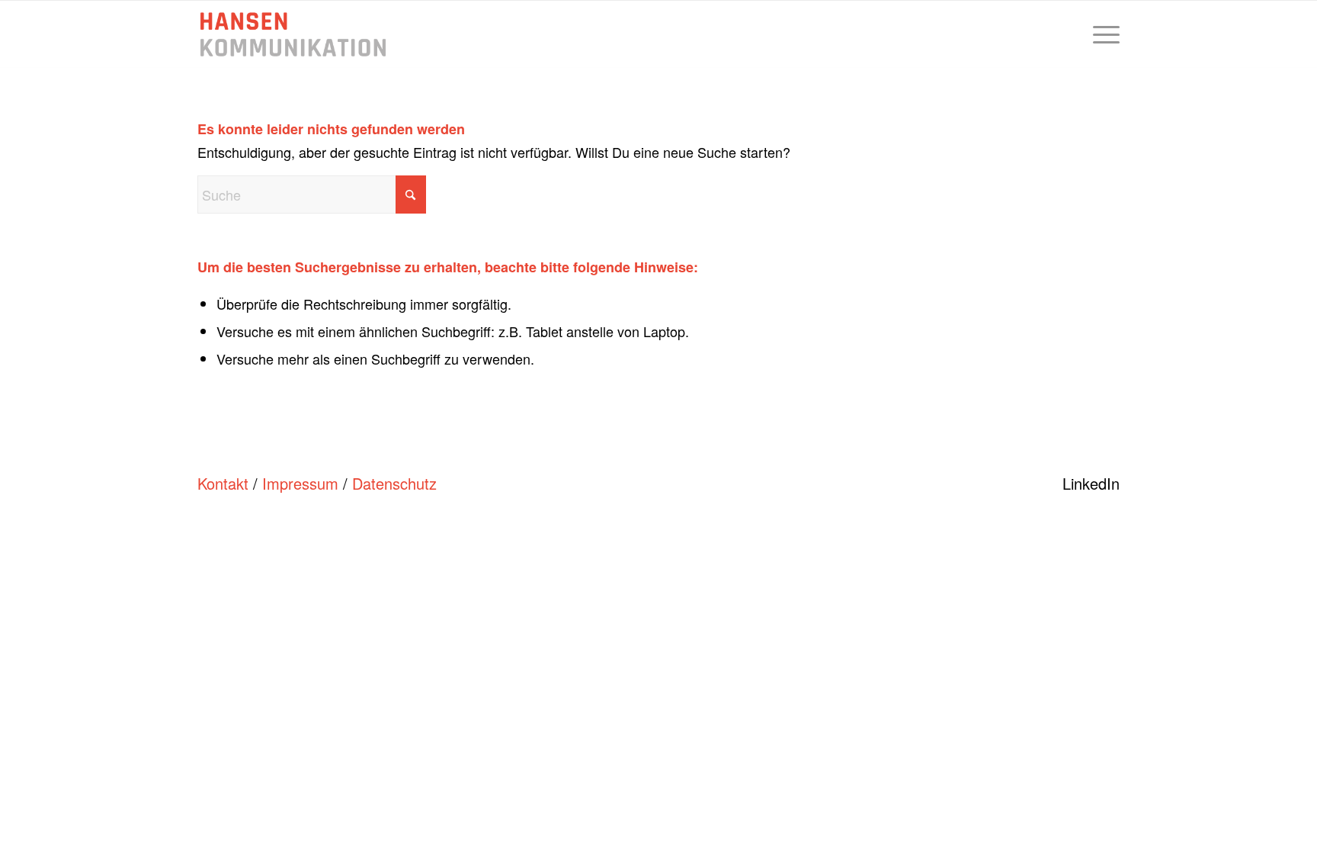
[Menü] (1101, 34)
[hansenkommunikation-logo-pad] (293, 34)
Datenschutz (394, 483)
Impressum (300, 483)
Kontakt (222, 483)
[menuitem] (1101, 34)
